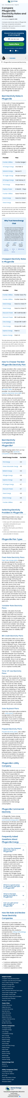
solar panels (9, 713)
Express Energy (8, 330)
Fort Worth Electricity (7, 1009)
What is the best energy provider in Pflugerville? (10, 895)
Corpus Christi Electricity (8, 1019)
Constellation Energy (7, 1033)
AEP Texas (4, 1075)
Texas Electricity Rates (9, 4)
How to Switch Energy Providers (10, 982)
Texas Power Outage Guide (9, 992)
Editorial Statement (6, 250)
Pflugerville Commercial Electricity (15, 62)
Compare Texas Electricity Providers (11, 980)
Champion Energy (7, 1029)
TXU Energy (6, 184)
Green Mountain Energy (10, 466)
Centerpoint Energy (7, 1071)
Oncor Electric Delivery (8, 1073)
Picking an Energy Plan (8, 984)
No (17, 50)
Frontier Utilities (8, 162)
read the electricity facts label (11, 393)
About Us (4, 1064)
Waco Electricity (6, 1015)
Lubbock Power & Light (8, 1079)
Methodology (21, 249)
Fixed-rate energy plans (10, 560)
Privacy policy (14, 1093)
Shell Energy (5, 1055)
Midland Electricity (7, 1017)
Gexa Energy (7, 198)
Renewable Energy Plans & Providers (11, 996)
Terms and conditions (14, 1094)
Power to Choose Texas (8, 986)
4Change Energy (8, 166)
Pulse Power (5, 1049)
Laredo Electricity (6, 1013)
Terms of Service (13, 250)
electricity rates (7, 389)
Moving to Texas (6, 1000)
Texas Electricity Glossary (8, 998)
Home (3, 4)
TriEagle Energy (8, 475)
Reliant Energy (7, 471)
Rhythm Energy (6, 1053)
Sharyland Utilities (6, 1081)
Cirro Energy (7, 321)
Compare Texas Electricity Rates (10, 978)
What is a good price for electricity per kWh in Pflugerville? (11, 886)
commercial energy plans (10, 820)
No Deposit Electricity (7, 988)
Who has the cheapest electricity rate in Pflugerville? (12, 850)
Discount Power (8, 312)
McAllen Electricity (7, 1023)
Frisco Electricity (6, 1021)
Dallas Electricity (6, 1007)
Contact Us (5, 1066)
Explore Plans (14, 44)
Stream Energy (6, 1057)
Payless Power (7, 189)
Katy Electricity (6, 1011)
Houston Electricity (7, 1005)
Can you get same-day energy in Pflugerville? (11, 904)
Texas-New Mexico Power (9, 1077)
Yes (12, 50)
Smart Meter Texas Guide (8, 994)
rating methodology (19, 932)
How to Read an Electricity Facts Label (12, 990)
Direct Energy (7, 498)
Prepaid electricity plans (10, 731)
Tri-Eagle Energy (8, 175)
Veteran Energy (8, 171)
